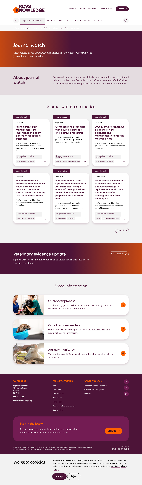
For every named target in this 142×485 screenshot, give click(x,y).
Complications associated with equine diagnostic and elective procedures (70, 129)
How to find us (58, 394)
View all (120, 230)
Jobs (54, 385)
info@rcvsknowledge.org (22, 400)
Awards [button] (62, 20)
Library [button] (50, 20)
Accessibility (57, 398)
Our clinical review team (65, 325)
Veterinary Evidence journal (95, 385)
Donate (121, 9)
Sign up (112, 430)
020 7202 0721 (18, 397)
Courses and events (81, 20)
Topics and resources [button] (32, 20)
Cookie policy (58, 410)
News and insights (88, 9)
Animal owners (105, 9)
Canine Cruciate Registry (94, 390)
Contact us (57, 390)
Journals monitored (61, 349)
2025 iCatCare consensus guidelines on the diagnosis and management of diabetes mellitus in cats (109, 132)
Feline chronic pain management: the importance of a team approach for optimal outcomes (28, 132)
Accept (59, 476)
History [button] (97, 20)
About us (73, 9)
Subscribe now (117, 254)
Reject (74, 476)
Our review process (61, 301)
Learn (87, 394)
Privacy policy (58, 402)
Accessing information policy (64, 406)
